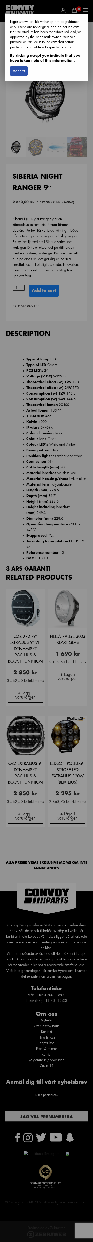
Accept (19, 71)
